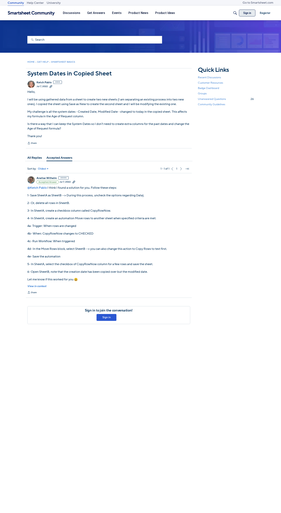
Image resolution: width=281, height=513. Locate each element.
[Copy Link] (51, 86)
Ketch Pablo (44, 82)
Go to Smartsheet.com (258, 3)
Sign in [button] (106, 317)
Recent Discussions (209, 77)
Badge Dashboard (208, 88)
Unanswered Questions (226, 99)
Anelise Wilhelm (47, 178)
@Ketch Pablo (37, 188)
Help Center (35, 3)
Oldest (42, 169)
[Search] (235, 13)
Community (16, 3)
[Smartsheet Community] (31, 13)
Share (32, 143)
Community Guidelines (211, 104)
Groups (202, 93)
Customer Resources (210, 83)
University (54, 3)
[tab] (34, 158)
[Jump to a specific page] (187, 169)
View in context (36, 286)
